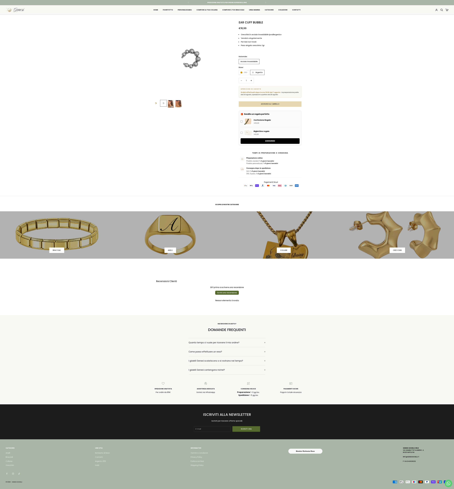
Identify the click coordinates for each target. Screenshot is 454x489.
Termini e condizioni (199, 453)
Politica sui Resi (197, 461)
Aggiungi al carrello (270, 104)
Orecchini (10, 465)
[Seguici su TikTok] (19, 473)
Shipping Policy (197, 465)
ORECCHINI (397, 250)
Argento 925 (100, 461)
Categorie (269, 10)
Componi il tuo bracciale (233, 10)
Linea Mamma (254, 10)
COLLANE (283, 250)
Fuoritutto (168, 10)
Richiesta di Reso (102, 453)
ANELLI (170, 250)
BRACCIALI (57, 250)
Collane (9, 461)
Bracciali (9, 457)
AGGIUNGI (270, 141)
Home (155, 10)
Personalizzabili (185, 10)
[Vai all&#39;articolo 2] (163, 103)
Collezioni (282, 10)
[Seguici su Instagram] (13, 473)
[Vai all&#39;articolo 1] (156, 103)
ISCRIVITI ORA (246, 429)
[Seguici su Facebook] (7, 473)
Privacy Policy (196, 457)
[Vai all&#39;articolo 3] (171, 104)
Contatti (296, 10)
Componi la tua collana (207, 10)
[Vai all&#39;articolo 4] (178, 103)
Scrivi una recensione (227, 292)
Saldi (97, 465)
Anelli (8, 453)
